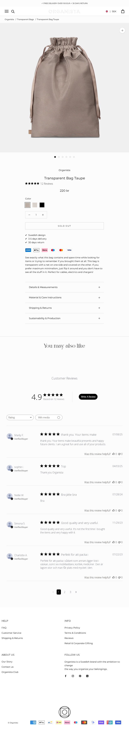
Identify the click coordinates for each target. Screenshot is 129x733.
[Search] (13, 11)
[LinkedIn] (87, 676)
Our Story (7, 661)
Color (28, 198)
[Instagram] (73, 676)
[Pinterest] (80, 676)
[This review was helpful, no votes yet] (113, 454)
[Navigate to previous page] (53, 592)
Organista (9, 19)
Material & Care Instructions (45, 297)
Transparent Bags (25, 19)
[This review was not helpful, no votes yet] (119, 454)
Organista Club (10, 672)
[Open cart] (122, 11)
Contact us (8, 666)
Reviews (68, 638)
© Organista (13, 723)
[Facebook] (65, 676)
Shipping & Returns (40, 307)
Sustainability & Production (44, 318)
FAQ (4, 627)
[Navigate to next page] (76, 592)
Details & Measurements (43, 287)
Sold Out (64, 226)
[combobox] (20, 417)
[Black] (42, 205)
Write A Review (88, 396)
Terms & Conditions (75, 632)
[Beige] (34, 205)
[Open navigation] (6, 11)
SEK (113, 11)
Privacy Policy (72, 627)
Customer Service (11, 632)
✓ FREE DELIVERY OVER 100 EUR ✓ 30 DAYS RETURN (65, 3)
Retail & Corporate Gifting (78, 643)
